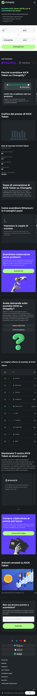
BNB (16, 441)
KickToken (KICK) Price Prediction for (13, 593)
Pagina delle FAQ (18, 325)
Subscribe (18, 626)
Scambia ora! (18, 271)
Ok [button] (30, 692)
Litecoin (17, 392)
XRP (16, 413)
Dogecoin (18, 399)
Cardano (17, 420)
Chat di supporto (19, 330)
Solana (17, 434)
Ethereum (18, 385)
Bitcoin (17, 378)
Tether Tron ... (19, 406)
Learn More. (21, 693)
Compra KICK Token (18, 533)
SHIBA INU (18, 427)
